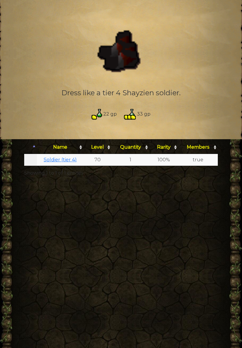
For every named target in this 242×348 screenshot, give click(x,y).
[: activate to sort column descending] (30, 147)
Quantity (130, 147)
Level (97, 147)
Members (198, 147)
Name (60, 147)
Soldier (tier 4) (60, 159)
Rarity (164, 147)
